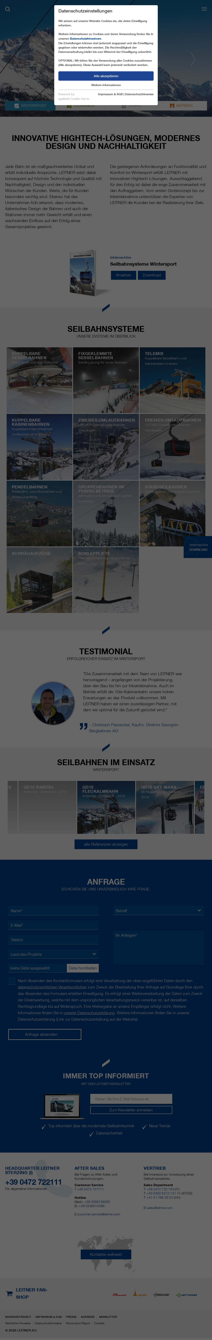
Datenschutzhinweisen (85, 38)
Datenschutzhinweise (139, 94)
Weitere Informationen (106, 85)
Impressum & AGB (110, 94)
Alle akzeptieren (106, 76)
